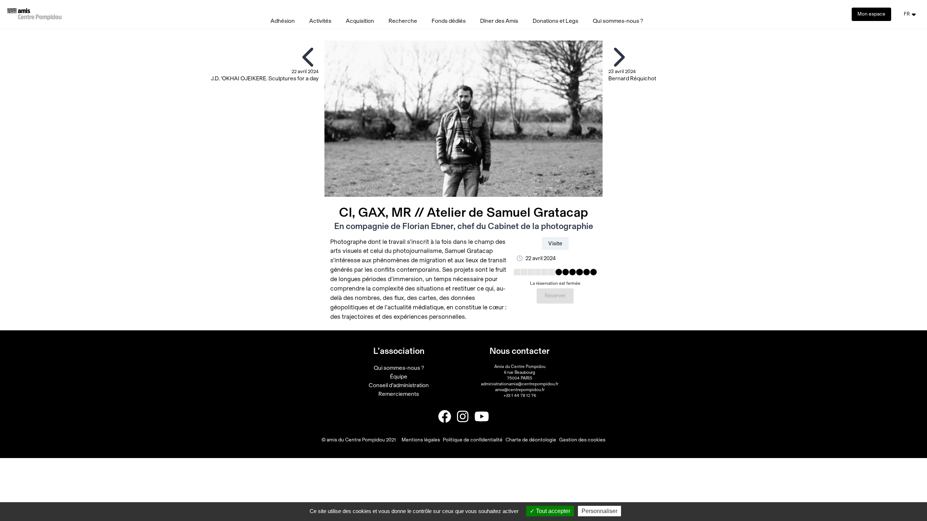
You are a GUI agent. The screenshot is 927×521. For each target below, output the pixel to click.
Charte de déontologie (531, 439)
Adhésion (282, 21)
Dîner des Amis (499, 21)
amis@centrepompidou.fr (520, 389)
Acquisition (360, 21)
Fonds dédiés (449, 21)
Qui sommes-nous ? (618, 21)
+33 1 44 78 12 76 (519, 395)
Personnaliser (599, 511)
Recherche (403, 21)
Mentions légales (421, 439)
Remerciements (398, 394)
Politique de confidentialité (473, 439)
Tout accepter (552, 511)
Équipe (398, 377)
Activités (320, 21)
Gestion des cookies (582, 439)
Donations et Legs (555, 21)
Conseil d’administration (399, 385)
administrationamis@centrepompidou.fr (519, 384)
